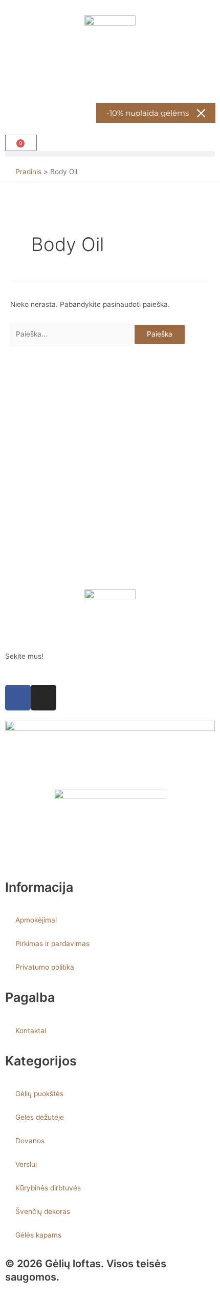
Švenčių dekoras (42, 1211)
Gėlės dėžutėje (39, 1117)
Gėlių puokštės (39, 1094)
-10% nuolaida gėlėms (147, 113)
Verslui (26, 1164)
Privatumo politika (44, 967)
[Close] (201, 113)
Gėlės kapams (38, 1235)
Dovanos (30, 1141)
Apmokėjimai (36, 920)
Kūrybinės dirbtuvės (48, 1188)
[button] (110, 154)
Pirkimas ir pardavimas (52, 943)
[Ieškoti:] (72, 334)
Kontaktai (30, 1030)
